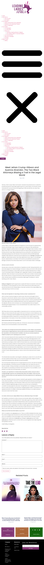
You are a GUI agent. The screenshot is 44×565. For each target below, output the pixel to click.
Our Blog (6, 37)
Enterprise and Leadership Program (12, 24)
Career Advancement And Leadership (13, 22)
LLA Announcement (9, 35)
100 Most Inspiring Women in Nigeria (15, 32)
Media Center (5, 39)
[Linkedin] (35, 530)
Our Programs (5, 21)
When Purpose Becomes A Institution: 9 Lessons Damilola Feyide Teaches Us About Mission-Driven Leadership (11, 519)
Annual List (7, 30)
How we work (8, 18)
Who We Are (5, 17)
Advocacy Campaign (9, 36)
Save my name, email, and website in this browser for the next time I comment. (20, 468)
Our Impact (7, 19)
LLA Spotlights (8, 28)
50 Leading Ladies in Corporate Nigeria (15, 33)
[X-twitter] (37, 530)
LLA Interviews (8, 29)
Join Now (31, 548)
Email (3, 459)
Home (3, 15)
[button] (22, 85)
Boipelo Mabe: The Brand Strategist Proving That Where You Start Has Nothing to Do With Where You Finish (33, 519)
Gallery (6, 40)
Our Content (5, 26)
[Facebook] (40, 530)
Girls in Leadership (9, 25)
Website (3, 463)
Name (3, 454)
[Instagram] (33, 530)
